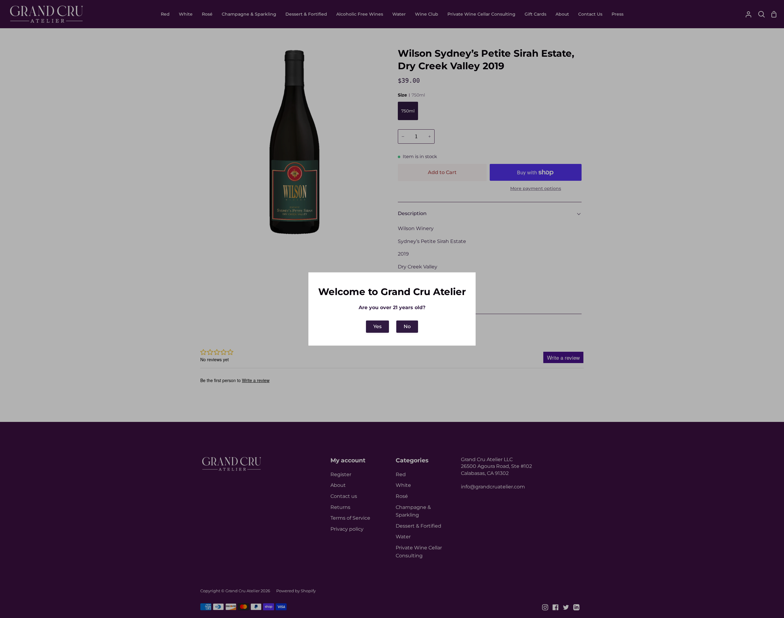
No (407, 326)
